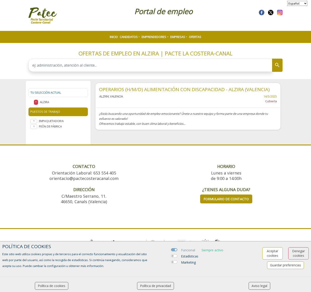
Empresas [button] (177, 37)
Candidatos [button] (129, 37)
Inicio (114, 37)
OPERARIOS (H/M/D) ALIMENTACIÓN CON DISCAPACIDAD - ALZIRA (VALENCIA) (184, 89)
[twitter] (270, 12)
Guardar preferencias (285, 265)
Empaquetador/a (51, 121)
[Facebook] (261, 12)
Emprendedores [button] (154, 37)
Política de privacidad (155, 286)
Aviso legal (259, 286)
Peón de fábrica (50, 126)
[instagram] (280, 12)
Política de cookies (51, 286)
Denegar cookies (298, 253)
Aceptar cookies (272, 253)
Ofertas (195, 37)
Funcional (188, 250)
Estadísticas (189, 256)
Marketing (188, 262)
